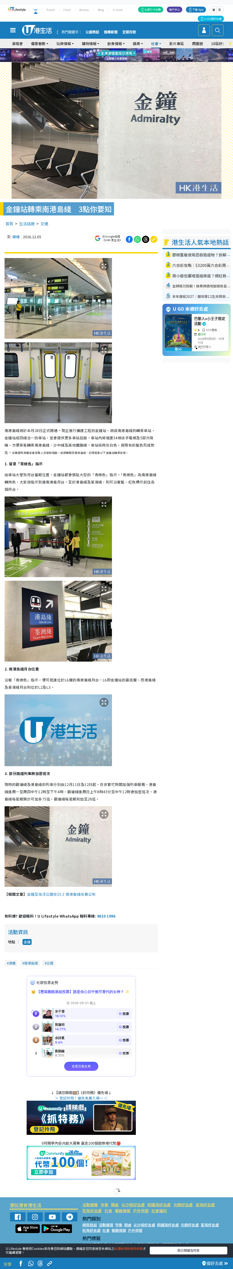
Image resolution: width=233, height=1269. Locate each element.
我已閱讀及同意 (188, 1250)
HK (36, 10)
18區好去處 (220, 43)
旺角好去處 (92, 1210)
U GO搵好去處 (213, 18)
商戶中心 (174, 9)
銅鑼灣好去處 (159, 1205)
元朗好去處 (183, 1205)
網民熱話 (89, 1225)
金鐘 (27, 941)
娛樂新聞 (111, 32)
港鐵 (12, 963)
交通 (44, 223)
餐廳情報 (122, 1210)
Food (67, 10)
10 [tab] (120, 55)
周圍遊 (197, 43)
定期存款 (129, 32)
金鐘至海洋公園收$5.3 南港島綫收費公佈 (61, 894)
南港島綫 (31, 963)
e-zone (118, 10)
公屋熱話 (92, 32)
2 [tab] (111, 50)
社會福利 (159, 1210)
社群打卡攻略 (152, 9)
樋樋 (16, 236)
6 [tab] (129, 50)
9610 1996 (106, 916)
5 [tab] (124, 50)
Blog (101, 10)
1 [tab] (106, 50)
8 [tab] (111, 55)
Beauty (84, 10)
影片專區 (176, 43)
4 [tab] (120, 50)
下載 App (198, 9)
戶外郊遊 (141, 1210)
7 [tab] (106, 55)
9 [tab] (115, 55)
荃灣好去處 (205, 1205)
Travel (50, 10)
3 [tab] (115, 50)
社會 (108, 1210)
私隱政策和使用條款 (128, 1248)
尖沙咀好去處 (133, 1205)
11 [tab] (124, 55)
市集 (104, 1205)
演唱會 (17, 43)
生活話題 (27, 223)
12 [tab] (129, 55)
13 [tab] (117, 61)
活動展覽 (90, 1205)
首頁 (9, 223)
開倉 (115, 1205)
